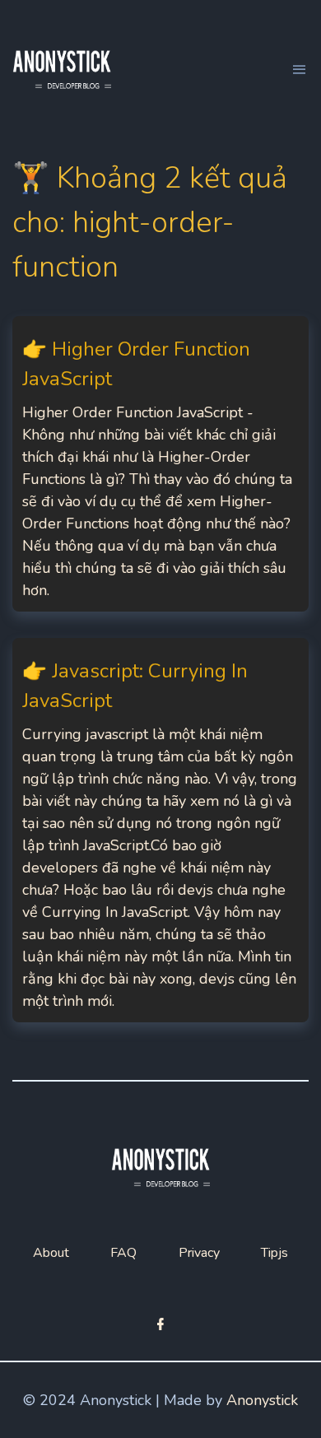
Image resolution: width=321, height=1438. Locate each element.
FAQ (123, 1253)
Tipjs (274, 1253)
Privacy (199, 1253)
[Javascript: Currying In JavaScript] (160, 830)
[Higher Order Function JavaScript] (160, 464)
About (51, 1253)
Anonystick (262, 1400)
